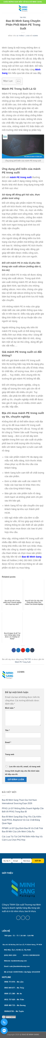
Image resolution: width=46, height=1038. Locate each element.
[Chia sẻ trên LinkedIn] (28, 650)
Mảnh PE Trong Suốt (23, 662)
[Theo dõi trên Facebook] (18, 918)
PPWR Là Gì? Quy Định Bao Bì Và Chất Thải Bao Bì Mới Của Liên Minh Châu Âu (22, 830)
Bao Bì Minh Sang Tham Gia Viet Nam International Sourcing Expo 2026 (19, 801)
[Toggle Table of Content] (17, 81)
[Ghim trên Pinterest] (23, 650)
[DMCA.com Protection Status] (9, 1017)
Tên (7, 730)
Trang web (9, 754)
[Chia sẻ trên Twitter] (18, 650)
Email (8, 742)
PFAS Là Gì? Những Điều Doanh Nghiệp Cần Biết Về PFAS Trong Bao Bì (23, 810)
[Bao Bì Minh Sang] (23, 8)
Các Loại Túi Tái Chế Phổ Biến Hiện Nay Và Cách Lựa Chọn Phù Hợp (22, 838)
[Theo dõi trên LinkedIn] (28, 918)
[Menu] (3, 8)
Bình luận (10, 708)
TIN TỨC (23, 17)
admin (35, 35)
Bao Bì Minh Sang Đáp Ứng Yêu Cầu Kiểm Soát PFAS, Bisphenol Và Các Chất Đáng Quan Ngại (21, 820)
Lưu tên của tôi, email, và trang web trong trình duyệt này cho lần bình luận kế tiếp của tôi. (22, 770)
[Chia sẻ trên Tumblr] (32, 650)
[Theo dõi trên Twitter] (23, 918)
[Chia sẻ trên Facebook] (14, 650)
